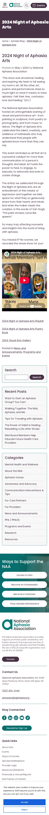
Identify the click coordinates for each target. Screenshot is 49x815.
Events (5, 751)
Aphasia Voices (14, 477)
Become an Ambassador (24, 584)
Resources (11, 539)
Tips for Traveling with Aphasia (23, 418)
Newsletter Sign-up (17, 728)
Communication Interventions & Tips (24, 492)
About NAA (7, 747)
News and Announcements (21, 513)
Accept (24, 802)
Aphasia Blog (17, 41)
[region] (24, 798)
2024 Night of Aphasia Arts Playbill (22, 321)
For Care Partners (15, 500)
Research (10, 533)
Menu (5, 7)
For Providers (13, 507)
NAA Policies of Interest (14, 779)
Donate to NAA (25, 575)
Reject (25, 809)
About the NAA (13, 471)
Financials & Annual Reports (16, 774)
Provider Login (9, 765)
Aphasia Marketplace (13, 760)
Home (5, 41)
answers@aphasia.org (15, 697)
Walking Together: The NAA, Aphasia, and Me (21, 410)
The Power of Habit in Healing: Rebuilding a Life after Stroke (23, 427)
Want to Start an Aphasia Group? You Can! (20, 400)
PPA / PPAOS (12, 520)
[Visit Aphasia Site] (15, 5)
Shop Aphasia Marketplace (24, 603)
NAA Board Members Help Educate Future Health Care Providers (21, 439)
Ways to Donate (10, 756)
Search (10, 370)
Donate (11, 659)
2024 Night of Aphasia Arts (25, 25)
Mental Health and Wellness (21, 464)
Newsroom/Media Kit (13, 770)
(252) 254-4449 (10, 690)
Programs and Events (18, 526)
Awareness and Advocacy (21, 484)
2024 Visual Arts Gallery (16, 340)
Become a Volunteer (24, 594)
